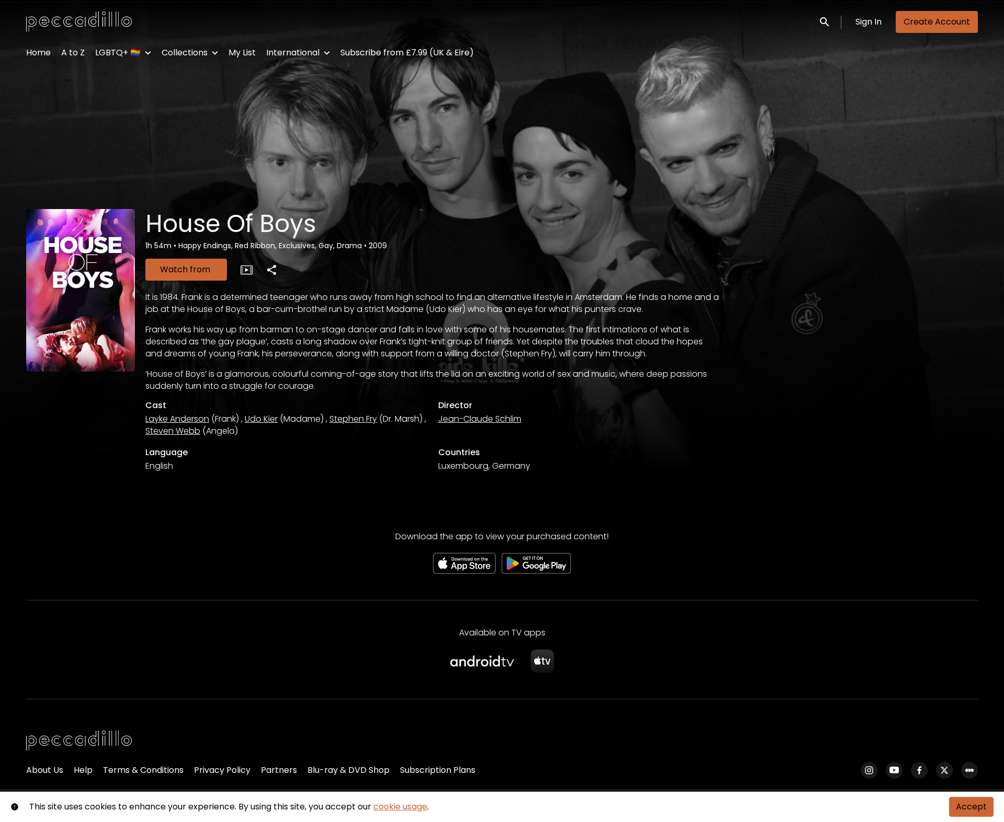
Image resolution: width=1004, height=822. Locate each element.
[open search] (825, 21)
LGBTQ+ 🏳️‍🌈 (118, 53)
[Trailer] (246, 270)
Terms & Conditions (143, 770)
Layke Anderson (177, 419)
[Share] (271, 270)
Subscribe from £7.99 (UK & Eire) (407, 53)
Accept (971, 807)
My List (242, 53)
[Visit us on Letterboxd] (969, 770)
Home (38, 53)
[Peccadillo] (79, 741)
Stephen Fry (353, 419)
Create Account (937, 22)
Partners (279, 770)
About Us (44, 770)
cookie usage (400, 807)
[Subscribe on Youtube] (894, 770)
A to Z (73, 53)
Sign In (868, 22)
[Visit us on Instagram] (869, 770)
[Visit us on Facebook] (919, 770)
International (293, 53)
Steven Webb (172, 431)
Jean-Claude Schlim (479, 419)
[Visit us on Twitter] (944, 770)
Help (83, 770)
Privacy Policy (222, 770)
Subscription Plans (437, 770)
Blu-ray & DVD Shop (348, 770)
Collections (185, 53)
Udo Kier (261, 419)
